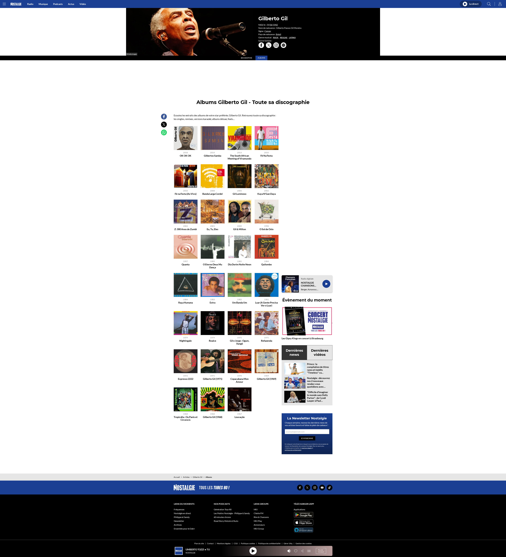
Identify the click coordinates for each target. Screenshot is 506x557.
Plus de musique (321, 551)
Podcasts (58, 4)
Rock (275, 38)
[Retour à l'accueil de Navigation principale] (16, 4)
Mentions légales (224, 543)
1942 (275, 24)
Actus (71, 4)
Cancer (268, 31)
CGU (236, 543)
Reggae (283, 38)
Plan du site (199, 543)
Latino (292, 38)
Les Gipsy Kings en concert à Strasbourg (302, 338)
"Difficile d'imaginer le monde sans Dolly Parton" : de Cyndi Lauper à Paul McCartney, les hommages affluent (317, 399)
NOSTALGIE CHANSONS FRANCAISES (308, 284)
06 (271, 24)
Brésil (278, 34)
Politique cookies (248, 543)
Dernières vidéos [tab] (319, 352)
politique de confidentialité (293, 450)
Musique (43, 4)
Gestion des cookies (304, 543)
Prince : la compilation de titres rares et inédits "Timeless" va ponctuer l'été (318, 370)
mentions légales (307, 448)
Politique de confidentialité (269, 543)
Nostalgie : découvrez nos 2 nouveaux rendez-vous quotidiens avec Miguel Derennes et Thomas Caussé (318, 385)
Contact (210, 543)
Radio (30, 4)
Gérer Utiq (288, 543)
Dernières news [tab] (294, 352)
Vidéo (83, 4)
